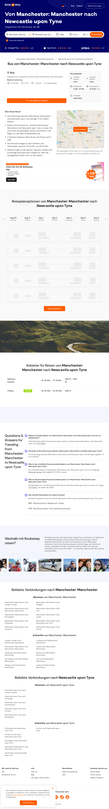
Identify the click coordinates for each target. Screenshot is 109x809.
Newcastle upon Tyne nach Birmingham (15, 716)
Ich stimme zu (28, 803)
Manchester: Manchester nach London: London (16, 603)
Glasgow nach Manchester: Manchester (15, 666)
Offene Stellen (95, 772)
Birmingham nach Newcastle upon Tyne (16, 742)
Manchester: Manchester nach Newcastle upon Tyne (48, 622)
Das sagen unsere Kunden (40, 778)
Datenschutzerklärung (69, 772)
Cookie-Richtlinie (17, 795)
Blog (32, 775)
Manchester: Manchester (26, 59)
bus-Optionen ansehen (38, 101)
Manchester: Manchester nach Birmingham (16, 616)
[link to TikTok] (62, 797)
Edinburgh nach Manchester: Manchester (16, 654)
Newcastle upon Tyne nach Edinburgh (15, 697)
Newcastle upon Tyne (66, 59)
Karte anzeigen (80, 129)
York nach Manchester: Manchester (45, 660)
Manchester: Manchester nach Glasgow (48, 603)
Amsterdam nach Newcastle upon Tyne (16, 754)
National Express (11, 380)
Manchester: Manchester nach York (48, 609)
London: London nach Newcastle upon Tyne (13, 735)
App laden (11, 180)
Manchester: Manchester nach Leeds (48, 616)
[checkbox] (7, 40)
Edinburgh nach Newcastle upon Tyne (15, 729)
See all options (54, 308)
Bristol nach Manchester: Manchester (45, 654)
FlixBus (10, 391)
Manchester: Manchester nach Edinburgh (16, 622)
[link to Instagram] (56, 797)
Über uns (34, 772)
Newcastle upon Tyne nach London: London (15, 691)
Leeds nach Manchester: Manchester (45, 666)
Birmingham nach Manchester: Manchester (16, 660)
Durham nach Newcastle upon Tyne (48, 729)
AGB (63, 775)
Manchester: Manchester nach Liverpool (16, 628)
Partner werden (95, 775)
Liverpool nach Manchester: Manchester (47, 641)
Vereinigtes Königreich (45, 59)
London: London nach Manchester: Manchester (14, 641)
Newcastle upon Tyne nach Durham (15, 710)
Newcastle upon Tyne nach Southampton (15, 703)
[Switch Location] (30, 34)
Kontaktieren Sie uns (9, 775)
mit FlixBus (41, 443)
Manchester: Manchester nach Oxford (48, 628)
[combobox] (17, 34)
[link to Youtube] (67, 797)
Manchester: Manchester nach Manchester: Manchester (16, 609)
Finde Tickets (96, 34)
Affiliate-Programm (96, 778)
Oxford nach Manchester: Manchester (46, 648)
